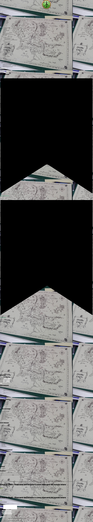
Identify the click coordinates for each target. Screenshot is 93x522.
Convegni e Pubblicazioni (6, 30)
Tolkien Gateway (3, 440)
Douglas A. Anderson (3, 456)
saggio (1, 500)
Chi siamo (2, 13)
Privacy (1, 521)
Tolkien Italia (3, 441)
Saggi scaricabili (5, 29)
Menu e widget (1, 11)
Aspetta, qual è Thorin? (7, 38)
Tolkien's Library (3, 445)
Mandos (2, 433)
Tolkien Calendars (5, 54)
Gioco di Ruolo (4, 58)
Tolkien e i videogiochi (7, 56)
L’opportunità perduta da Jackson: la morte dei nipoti (10, 39)
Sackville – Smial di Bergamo (4, 414)
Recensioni (4, 32)
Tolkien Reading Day (5, 21)
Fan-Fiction (5, 45)
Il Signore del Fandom (6, 52)
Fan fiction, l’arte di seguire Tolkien (10, 46)
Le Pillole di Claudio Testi (6, 33)
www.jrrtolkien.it (6, 481)
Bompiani (2, 426)
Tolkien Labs (4, 31)
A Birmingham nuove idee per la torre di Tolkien (10, 392)
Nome (1, 510)
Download (1, 488)
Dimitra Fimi (2, 455)
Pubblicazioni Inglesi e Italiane (6, 27)
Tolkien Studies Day (5, 20)
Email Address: (2, 378)
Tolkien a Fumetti (5, 53)
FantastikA (4, 18)
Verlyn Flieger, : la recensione (12, 387)
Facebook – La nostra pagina (4, 403)
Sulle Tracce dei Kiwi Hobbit (9, 44)
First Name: (1, 380)
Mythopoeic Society (3, 412)
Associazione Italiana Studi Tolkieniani (88, 9)
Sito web (1, 513)
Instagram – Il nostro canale (4, 404)
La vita (4, 26)
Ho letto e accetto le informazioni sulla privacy (6, 377)
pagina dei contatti (59, 481)
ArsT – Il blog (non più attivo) (4, 401)
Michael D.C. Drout (3, 461)
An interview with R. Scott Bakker (7, 64)
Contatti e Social (5, 15)
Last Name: (1, 381)
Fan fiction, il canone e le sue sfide (10, 47)
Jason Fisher (3, 457)
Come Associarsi (5, 16)
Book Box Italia (5, 387)
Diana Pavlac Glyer (3, 454)
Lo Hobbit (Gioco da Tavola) (7, 60)
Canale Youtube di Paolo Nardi (5, 427)
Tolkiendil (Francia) (3, 418)
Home (2, 12)
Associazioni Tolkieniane (7, 41)
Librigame (4, 57)
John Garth (2, 459)
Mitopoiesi (4, 19)
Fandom (4, 40)
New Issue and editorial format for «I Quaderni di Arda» (9, 65)
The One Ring (5, 59)
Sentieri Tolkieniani (3, 415)
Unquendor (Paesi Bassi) (4, 419)
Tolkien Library (3, 442)
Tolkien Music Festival (4, 443)
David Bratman (3, 453)
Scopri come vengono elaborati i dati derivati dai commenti (19, 518)
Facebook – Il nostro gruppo (4, 402)
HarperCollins (3, 430)
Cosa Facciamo (3, 17)
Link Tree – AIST (3, 405)
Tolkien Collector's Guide (4, 438)
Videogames (4, 55)
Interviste (4, 34)
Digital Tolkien (3, 428)
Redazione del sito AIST (6, 14)
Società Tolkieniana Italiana (4, 416)
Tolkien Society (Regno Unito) (5, 417)
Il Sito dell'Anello (3, 431)
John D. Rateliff (3, 458)
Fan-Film (5, 43)
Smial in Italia (6, 42)
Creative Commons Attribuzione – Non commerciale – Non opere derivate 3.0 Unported (24, 481)
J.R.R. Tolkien (3, 25)
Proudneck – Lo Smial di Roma (5, 413)
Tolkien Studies (3, 444)
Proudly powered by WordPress (5, 521)
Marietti (2, 434)
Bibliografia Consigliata (4, 28)
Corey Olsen (2, 452)
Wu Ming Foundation (3, 446)
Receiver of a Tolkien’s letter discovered (7, 66)
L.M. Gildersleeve (3, 460)
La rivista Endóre (3, 432)
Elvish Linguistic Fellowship (4, 429)
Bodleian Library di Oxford (4, 425)
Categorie (1, 69)
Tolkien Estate (3, 439)
